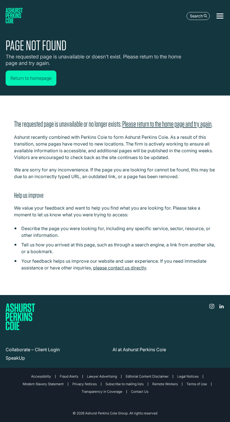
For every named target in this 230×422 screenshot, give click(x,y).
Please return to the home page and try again (166, 124)
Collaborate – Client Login (33, 349)
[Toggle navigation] (219, 16)
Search (196, 15)
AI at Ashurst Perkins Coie (139, 349)
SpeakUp (15, 358)
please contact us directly (119, 268)
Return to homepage (31, 78)
